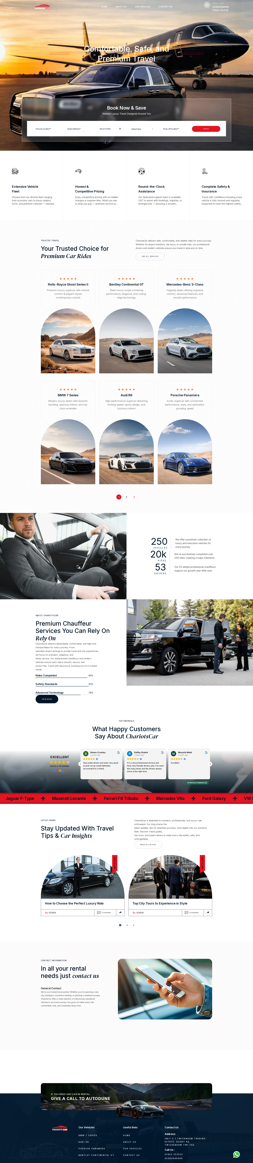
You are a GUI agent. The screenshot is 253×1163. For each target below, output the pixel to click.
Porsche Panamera (185, 395)
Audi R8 (126, 395)
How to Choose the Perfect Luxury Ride (74, 903)
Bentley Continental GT (126, 284)
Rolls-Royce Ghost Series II (68, 284)
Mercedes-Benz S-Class (184, 284)
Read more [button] (175, 775)
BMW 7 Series (68, 395)
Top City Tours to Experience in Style (160, 903)
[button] (80, 764)
